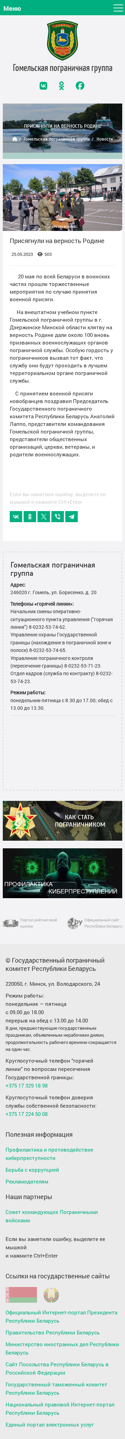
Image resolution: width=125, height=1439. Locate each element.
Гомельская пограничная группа (57, 139)
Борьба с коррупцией (32, 1169)
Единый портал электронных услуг (50, 1424)
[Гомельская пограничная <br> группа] (62, 40)
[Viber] (57, 516)
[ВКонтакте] (16, 516)
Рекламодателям (27, 1181)
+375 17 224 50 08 (27, 1113)
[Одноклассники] (30, 516)
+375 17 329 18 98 (27, 1085)
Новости (105, 139)
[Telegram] (71, 516)
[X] (44, 516)
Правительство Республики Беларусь (53, 1332)
